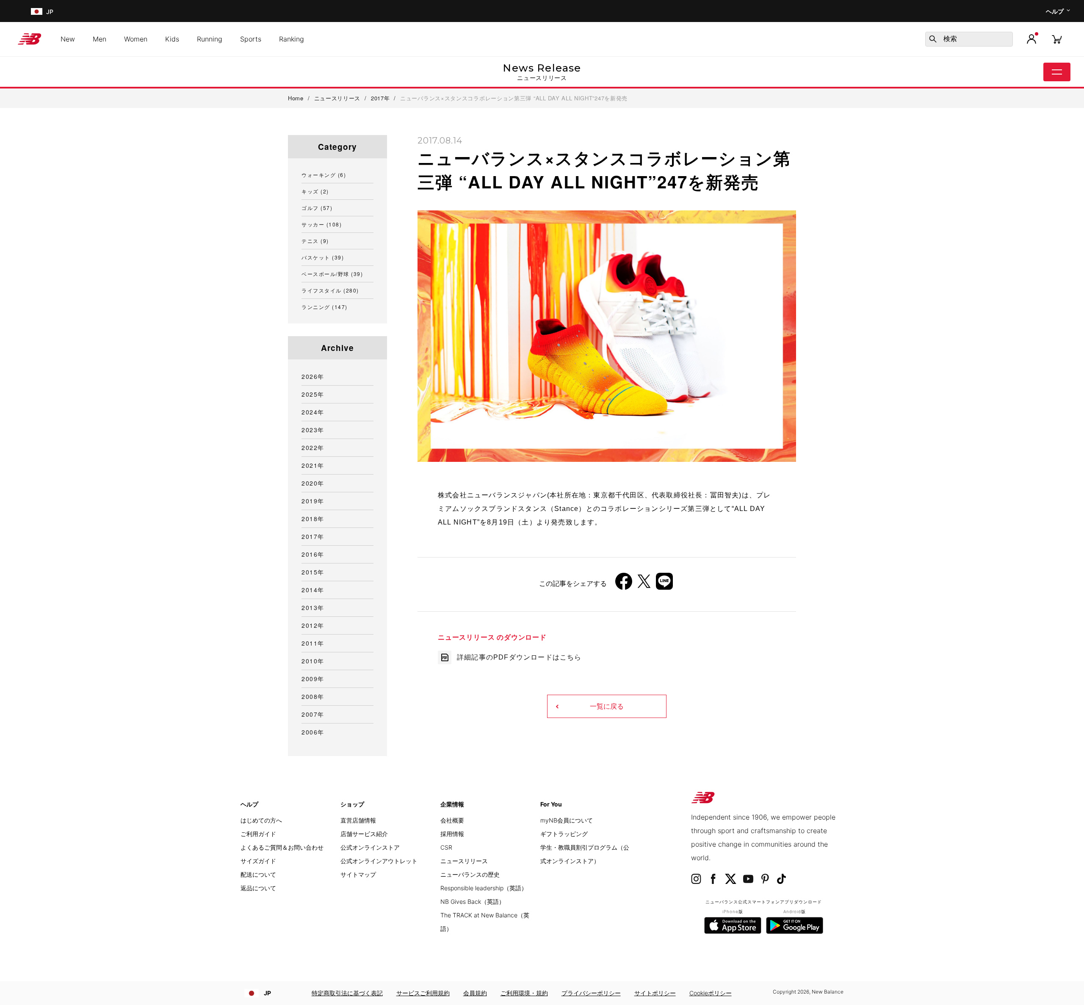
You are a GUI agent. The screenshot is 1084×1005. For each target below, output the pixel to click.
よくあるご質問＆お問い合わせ (282, 847)
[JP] (35, 11)
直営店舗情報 (358, 820)
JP (267, 993)
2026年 (312, 376)
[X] (644, 584)
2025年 (312, 394)
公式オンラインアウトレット (379, 860)
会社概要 (452, 820)
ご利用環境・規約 (524, 993)
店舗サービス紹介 (364, 833)
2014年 (312, 589)
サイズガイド (258, 860)
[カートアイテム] (1057, 38)
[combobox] (969, 39)
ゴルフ (316, 207)
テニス (315, 240)
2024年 (312, 412)
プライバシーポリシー (591, 993)
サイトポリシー (655, 993)
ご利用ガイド (258, 833)
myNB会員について (566, 820)
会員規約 (475, 993)
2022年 (312, 447)
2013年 (312, 607)
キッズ (315, 191)
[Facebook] (624, 584)
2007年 (312, 714)
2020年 (312, 483)
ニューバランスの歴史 (470, 874)
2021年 (312, 465)
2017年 (312, 536)
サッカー (321, 224)
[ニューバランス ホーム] (33, 39)
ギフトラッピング (564, 833)
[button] (1031, 39)
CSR (446, 847)
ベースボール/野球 (332, 273)
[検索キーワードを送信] (933, 39)
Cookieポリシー (710, 993)
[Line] (664, 584)
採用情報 (452, 833)
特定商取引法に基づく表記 (347, 993)
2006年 (312, 732)
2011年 (312, 643)
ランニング (324, 306)
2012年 (312, 625)
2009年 (312, 678)
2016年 (312, 554)
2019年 (312, 501)
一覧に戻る (607, 706)
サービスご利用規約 (423, 993)
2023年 (312, 429)
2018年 (312, 518)
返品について (258, 888)
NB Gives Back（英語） (472, 901)
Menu (1056, 72)
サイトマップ (358, 874)
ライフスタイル (330, 290)
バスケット (322, 257)
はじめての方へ (261, 820)
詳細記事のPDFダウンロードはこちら (519, 657)
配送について (258, 874)
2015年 (312, 572)
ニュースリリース (464, 860)
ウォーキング (323, 174)
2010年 (312, 661)
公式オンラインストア (370, 847)
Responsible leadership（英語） (483, 888)
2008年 (312, 696)
